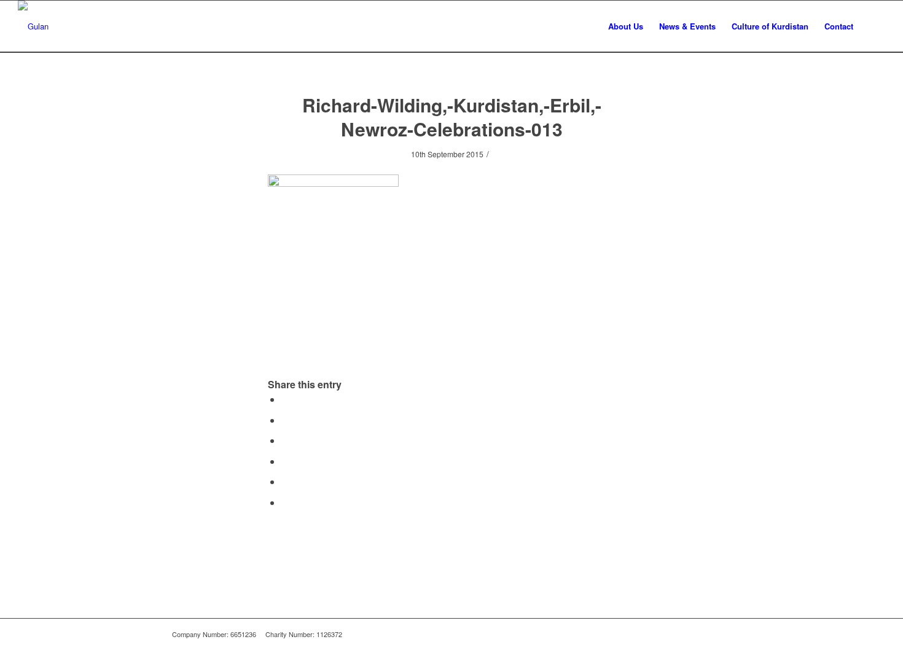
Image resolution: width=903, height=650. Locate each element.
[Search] (873, 26)
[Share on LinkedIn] (285, 481)
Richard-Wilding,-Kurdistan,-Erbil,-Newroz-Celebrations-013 (451, 117)
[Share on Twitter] (285, 419)
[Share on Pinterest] (285, 461)
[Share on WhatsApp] (285, 440)
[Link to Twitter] (722, 634)
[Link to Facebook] (703, 634)
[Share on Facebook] (285, 399)
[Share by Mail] (285, 502)
